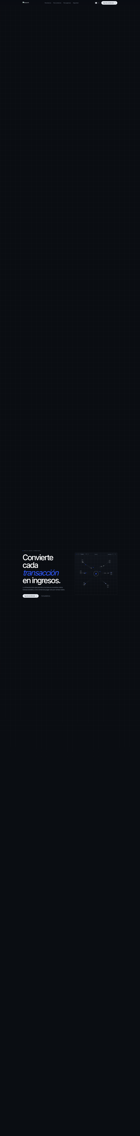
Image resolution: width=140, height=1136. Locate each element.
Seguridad (75, 3)
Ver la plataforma (45, 596)
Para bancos (48, 3)
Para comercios (57, 3)
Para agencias (67, 3)
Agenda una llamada (109, 3)
